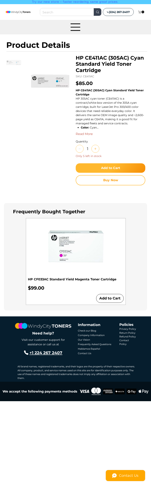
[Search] (97, 12)
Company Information (91, 335)
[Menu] (75, 27)
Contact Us (84, 353)
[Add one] (95, 149)
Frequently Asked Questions (94, 344)
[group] (76, 261)
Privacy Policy (127, 328)
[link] (141, 12)
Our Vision (84, 339)
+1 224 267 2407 (45, 352)
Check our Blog (87, 330)
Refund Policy (127, 336)
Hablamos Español (89, 348)
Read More (84, 134)
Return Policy (127, 332)
